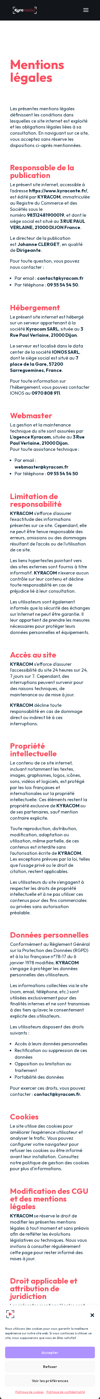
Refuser (50, 1366)
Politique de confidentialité (65, 1392)
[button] (92, 1315)
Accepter (50, 1352)
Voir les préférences (50, 1380)
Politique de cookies (29, 1392)
